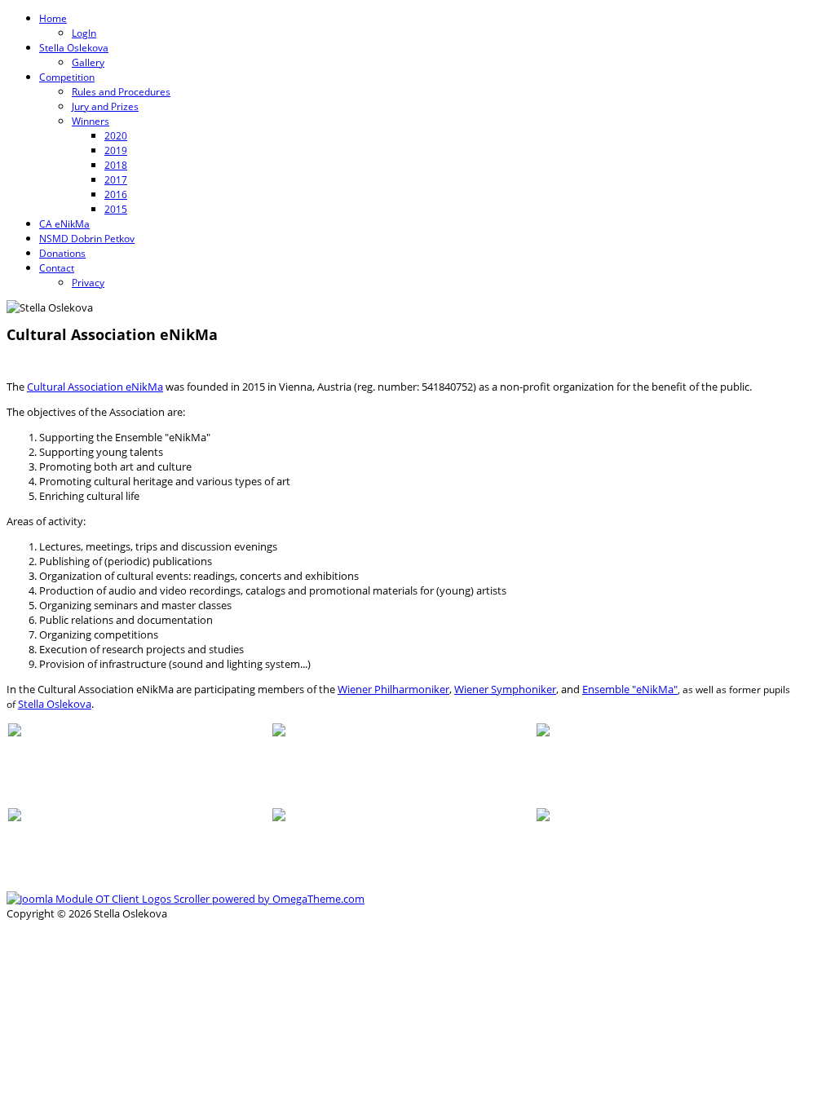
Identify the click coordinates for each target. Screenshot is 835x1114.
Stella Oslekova (73, 48)
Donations (62, 253)
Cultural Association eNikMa (95, 386)
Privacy (88, 283)
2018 (115, 165)
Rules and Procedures (121, 92)
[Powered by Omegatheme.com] (185, 898)
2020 (115, 136)
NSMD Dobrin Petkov (87, 238)
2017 (115, 180)
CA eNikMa (64, 224)
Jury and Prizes (105, 106)
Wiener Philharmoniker (393, 689)
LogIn (84, 33)
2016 (115, 194)
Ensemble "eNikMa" (630, 689)
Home (53, 18)
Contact (56, 268)
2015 (115, 209)
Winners (90, 121)
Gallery (88, 62)
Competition (67, 77)
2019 (115, 150)
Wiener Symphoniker (505, 689)
